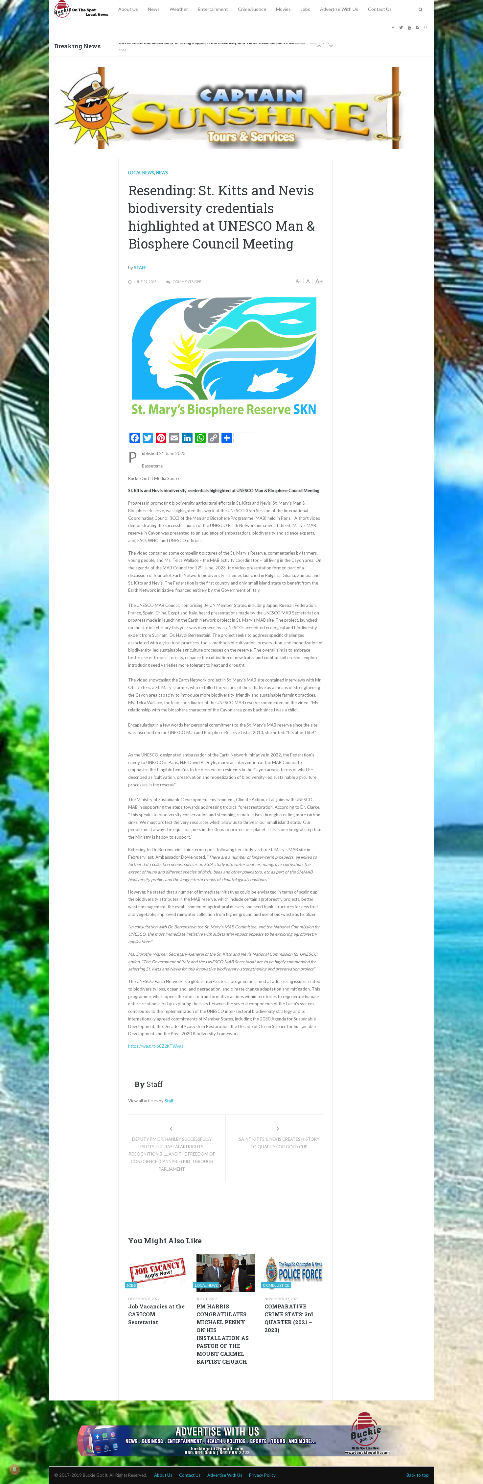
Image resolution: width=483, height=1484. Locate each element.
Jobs (305, 9)
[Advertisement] (247, 1208)
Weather (179, 9)
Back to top (417, 1475)
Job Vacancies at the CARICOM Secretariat (156, 1314)
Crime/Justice (252, 9)
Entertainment (213, 9)
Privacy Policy (262, 1475)
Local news (141, 172)
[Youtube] (410, 27)
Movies (283, 9)
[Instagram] (426, 27)
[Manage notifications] (14, 1469)
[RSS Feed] (418, 27)
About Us (128, 9)
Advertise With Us (339, 9)
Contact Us (380, 9)
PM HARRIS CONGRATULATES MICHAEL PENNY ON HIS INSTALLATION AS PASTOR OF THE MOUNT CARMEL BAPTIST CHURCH (222, 1334)
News (154, 9)
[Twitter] (401, 27)
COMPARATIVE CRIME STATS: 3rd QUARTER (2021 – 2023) (288, 1318)
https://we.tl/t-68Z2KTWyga (156, 1046)
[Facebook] (394, 27)
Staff (140, 267)
